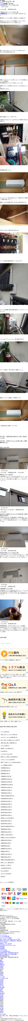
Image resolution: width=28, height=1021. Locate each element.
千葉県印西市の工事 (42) (6, 793)
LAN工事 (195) (4, 751)
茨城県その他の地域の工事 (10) (8, 859)
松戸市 (1, 969)
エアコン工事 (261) (5, 745)
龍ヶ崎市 (2, 987)
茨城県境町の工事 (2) (5, 845)
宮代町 (1, 999)
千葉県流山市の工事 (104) (6, 781)
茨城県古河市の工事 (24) (6, 840)
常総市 (1, 982)
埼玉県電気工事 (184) (5, 770)
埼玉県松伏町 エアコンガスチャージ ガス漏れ (12, 625)
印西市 (1, 967)
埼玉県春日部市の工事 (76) (7, 798)
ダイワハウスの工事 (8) (6, 873)
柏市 (1, 960)
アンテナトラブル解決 (5, 937)
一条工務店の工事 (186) (6, 868)
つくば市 (2, 976)
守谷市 (1, 975)
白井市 (1, 966)
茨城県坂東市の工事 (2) (6, 829)
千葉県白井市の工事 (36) (6, 790)
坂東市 (1, 973)
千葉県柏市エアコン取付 (6, 588)
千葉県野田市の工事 (12, 472)
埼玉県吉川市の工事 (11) (6, 801)
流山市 (1, 963)
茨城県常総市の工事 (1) (6, 843)
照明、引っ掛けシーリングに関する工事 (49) (11, 762)
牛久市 (1, 985)
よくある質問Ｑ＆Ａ (5, 951)
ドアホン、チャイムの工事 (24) (8, 759)
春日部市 (2, 993)
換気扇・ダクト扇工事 (5, 943)
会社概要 (2, 948)
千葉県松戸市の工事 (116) (6, 787)
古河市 (1, 979)
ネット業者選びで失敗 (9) (6, 765)
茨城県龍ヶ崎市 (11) (5, 851)
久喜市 (1, 1003)
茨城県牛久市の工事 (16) (6, 854)
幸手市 (1, 1005)
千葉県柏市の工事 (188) (6, 776)
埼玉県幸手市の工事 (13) (6, 815)
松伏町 (1, 996)
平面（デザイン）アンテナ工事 (7, 509)
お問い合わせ (3, 949)
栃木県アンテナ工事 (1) (6, 865)
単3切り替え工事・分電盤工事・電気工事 (10, 940)
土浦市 (1, 988)
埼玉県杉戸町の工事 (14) (6, 823)
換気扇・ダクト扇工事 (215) (7, 748)
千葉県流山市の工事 (12, 9)
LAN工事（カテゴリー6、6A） (8, 945)
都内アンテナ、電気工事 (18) (7, 862)
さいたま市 (3, 1014)
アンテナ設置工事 (4, 936)
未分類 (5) (3, 876)
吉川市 (1, 994)
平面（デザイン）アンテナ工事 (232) (9, 734)
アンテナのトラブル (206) (6, 754)
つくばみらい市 (4, 978)
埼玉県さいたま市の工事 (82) (7, 818)
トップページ (3, 934)
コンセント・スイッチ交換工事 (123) (9, 737)
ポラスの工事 (21, 472)
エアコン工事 (3, 9)
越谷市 (1, 997)
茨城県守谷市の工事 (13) (6, 831)
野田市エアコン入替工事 (6, 474)
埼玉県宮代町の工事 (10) (6, 809)
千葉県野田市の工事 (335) (6, 779)
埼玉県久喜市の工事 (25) (6, 812)
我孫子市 (2, 964)
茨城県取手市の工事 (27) (6, 848)
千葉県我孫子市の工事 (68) (7, 784)
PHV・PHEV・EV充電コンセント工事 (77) (10, 740)
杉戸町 (1, 1008)
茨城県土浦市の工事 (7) (6, 857)
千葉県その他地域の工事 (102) (7, 795)
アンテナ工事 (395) (5, 731)
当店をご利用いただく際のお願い (8, 954)
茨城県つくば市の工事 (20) (7, 834)
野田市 (1, 961)
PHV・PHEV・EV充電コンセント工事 (10, 939)
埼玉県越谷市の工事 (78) (6, 806)
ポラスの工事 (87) (5, 870)
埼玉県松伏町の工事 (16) (6, 804)
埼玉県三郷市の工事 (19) (6, 820)
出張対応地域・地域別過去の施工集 (9, 952)
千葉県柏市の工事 (11, 586)
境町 (1, 990)
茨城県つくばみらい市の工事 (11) (8, 837)
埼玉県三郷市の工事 (12, 550)
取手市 (1, 984)
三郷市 (1, 1009)
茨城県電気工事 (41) (5, 773)
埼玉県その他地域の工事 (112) (7, 826)
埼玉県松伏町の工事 (12, 623)
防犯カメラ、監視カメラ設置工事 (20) (9, 756)
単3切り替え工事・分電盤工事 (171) (9, 742)
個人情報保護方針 (4, 955)
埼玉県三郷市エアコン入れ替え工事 (9, 552)
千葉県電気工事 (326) (5, 767)
